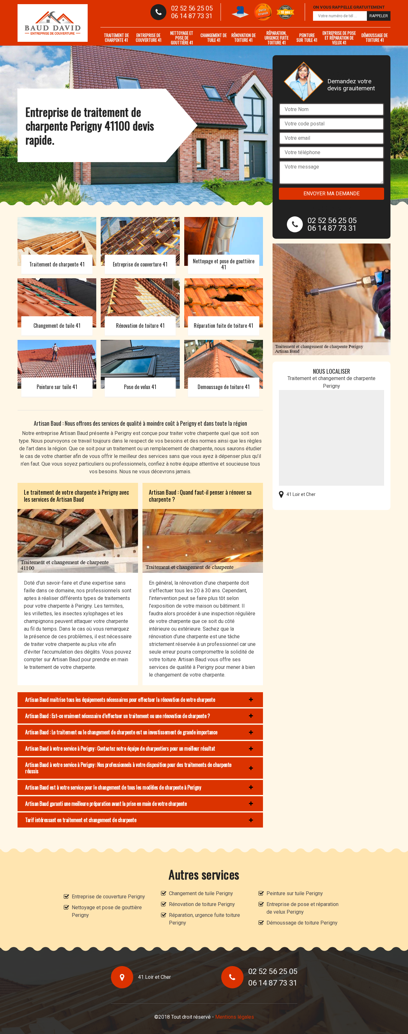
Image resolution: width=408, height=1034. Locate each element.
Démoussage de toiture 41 (374, 37)
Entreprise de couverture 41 (148, 37)
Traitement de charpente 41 (116, 37)
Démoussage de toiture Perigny (302, 923)
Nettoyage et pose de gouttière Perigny (107, 911)
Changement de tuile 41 (213, 37)
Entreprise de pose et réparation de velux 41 (339, 38)
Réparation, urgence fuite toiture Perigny (204, 919)
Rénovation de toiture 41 (243, 37)
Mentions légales (234, 1017)
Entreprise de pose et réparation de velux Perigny (302, 908)
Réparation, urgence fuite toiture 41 (276, 38)
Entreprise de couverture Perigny (108, 897)
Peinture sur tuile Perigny (294, 893)
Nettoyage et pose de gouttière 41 (181, 38)
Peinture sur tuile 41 (306, 37)
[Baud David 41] (53, 23)
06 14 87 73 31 (192, 16)
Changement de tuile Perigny (201, 893)
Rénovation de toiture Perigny (202, 904)
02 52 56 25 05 (192, 8)
